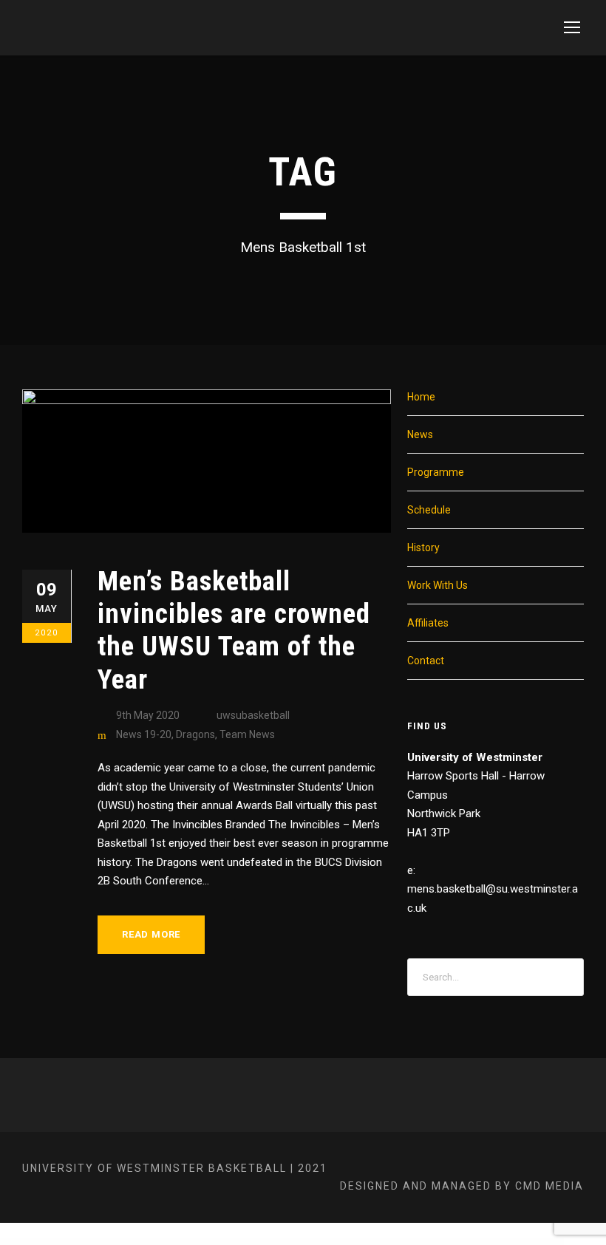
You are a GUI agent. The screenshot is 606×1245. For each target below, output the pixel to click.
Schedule (429, 510)
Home (421, 397)
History (423, 547)
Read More (151, 934)
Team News (247, 734)
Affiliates (428, 623)
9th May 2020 (148, 715)
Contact (425, 660)
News (420, 434)
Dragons (195, 734)
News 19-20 (143, 734)
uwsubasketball (253, 715)
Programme (435, 472)
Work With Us (437, 585)
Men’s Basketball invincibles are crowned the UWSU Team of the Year (234, 630)
